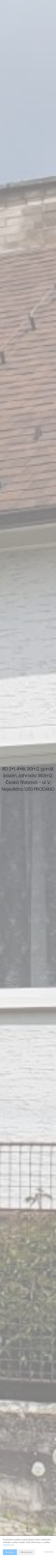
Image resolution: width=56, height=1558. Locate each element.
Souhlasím (10, 1552)
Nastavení (49, 1552)
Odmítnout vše (26, 1552)
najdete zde (8, 1545)
